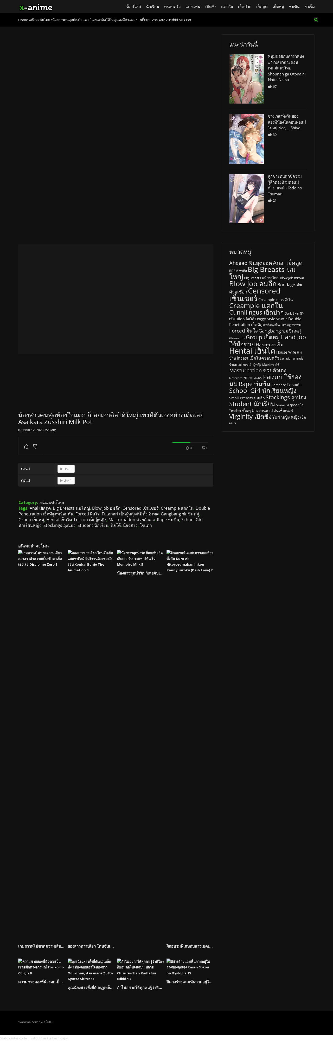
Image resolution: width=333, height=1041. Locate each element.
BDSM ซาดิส (238, 271)
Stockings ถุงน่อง (59, 525)
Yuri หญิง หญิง (285, 417)
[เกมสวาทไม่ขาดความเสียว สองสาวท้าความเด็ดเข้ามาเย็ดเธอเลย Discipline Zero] (41, 745)
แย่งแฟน (192, 6)
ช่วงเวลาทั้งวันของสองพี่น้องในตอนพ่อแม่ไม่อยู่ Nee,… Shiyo (287, 121)
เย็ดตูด (262, 6)
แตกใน (227, 6)
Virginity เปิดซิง (250, 416)
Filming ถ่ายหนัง (291, 325)
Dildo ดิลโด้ (244, 318)
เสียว (232, 423)
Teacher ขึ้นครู (240, 410)
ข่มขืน (294, 6)
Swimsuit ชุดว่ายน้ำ (289, 405)
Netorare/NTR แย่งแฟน (245, 378)
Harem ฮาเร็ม (269, 344)
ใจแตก (146, 525)
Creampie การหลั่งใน (275, 299)
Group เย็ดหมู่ (31, 519)
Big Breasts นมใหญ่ (71, 508)
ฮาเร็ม (309, 6)
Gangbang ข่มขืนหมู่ (180, 514)
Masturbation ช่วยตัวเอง (131, 519)
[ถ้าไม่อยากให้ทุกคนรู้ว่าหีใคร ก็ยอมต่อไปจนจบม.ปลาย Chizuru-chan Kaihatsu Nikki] (140, 970)
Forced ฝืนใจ (87, 514)
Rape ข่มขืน (168, 519)
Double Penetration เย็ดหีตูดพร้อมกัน (265, 321)
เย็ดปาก (244, 6)
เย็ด (303, 417)
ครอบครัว (172, 6)
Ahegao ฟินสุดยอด (250, 262)
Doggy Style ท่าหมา (271, 318)
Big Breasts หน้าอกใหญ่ (261, 278)
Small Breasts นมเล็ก (247, 397)
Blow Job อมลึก (106, 508)
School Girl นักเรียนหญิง (263, 390)
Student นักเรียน (93, 525)
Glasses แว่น (237, 338)
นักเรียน (152, 6)
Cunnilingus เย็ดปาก (256, 312)
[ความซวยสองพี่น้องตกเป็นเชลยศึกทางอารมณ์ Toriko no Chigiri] (41, 967)
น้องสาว (130, 525)
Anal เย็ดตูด (40, 508)
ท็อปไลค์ (133, 6)
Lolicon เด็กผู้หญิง (90, 519)
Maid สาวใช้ (270, 365)
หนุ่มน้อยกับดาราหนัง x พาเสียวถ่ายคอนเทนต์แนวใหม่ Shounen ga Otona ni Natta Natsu (287, 68)
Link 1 (67, 469)
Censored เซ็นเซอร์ (141, 508)
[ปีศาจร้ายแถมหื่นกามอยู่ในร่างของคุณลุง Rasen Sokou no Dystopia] (189, 967)
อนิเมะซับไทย (51, 502)
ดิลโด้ (116, 525)
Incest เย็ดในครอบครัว (258, 358)
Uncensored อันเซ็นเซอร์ (272, 410)
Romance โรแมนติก (286, 384)
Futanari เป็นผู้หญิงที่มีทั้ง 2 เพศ (130, 514)
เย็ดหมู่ (278, 6)
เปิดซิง (210, 6)
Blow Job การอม (292, 278)
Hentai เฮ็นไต (59, 519)
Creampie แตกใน (177, 508)
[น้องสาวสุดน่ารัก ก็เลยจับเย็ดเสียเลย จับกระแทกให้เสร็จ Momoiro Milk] (140, 558)
